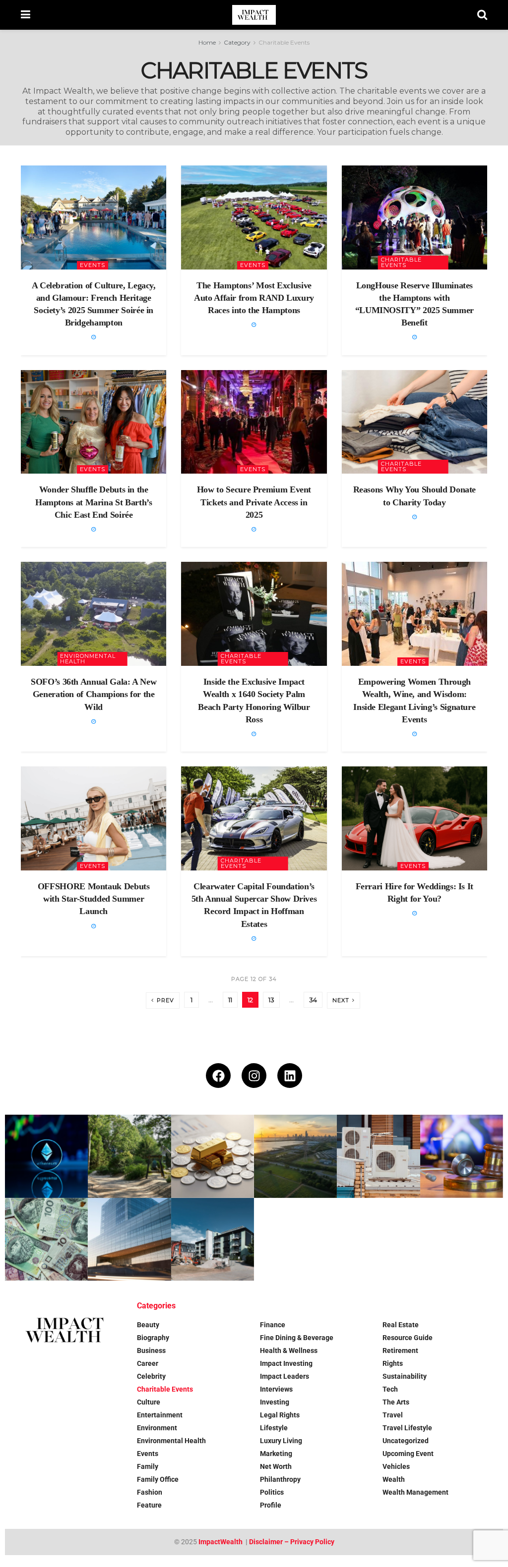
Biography (153, 1338)
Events (92, 265)
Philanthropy (280, 1479)
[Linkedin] (289, 1075)
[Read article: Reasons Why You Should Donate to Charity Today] (414, 422)
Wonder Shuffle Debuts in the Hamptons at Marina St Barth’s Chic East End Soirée (93, 502)
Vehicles (396, 1466)
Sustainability (404, 1376)
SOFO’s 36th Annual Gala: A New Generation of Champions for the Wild (93, 694)
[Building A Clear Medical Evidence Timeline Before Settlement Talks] (461, 1156)
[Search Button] (482, 15)
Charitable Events (284, 42)
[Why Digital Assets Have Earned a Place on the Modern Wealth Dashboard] (46, 1156)
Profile (270, 1505)
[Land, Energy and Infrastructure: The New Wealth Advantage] (295, 1156)
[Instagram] (254, 1075)
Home (207, 42)
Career (147, 1363)
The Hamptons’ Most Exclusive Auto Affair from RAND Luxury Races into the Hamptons (254, 297)
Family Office (158, 1479)
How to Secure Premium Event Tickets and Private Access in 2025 (254, 502)
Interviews (276, 1389)
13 (271, 1000)
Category (237, 42)
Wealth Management (415, 1492)
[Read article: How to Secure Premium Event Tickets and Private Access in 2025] (253, 422)
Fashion (149, 1492)
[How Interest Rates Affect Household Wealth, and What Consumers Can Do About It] (46, 1239)
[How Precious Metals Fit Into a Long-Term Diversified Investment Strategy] (212, 1156)
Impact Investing (286, 1363)
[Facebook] (218, 1075)
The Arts (395, 1402)
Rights (392, 1363)
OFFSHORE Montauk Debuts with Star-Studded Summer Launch (94, 898)
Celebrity (151, 1376)
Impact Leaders (284, 1376)
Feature (149, 1505)
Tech (390, 1389)
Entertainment (160, 1415)
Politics (272, 1492)
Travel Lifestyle (407, 1428)
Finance (272, 1325)
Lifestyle (274, 1428)
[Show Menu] (25, 15)
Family (147, 1466)
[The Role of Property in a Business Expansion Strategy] (129, 1239)
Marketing (276, 1454)
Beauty (148, 1325)
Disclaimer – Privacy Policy (291, 1542)
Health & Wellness (289, 1350)
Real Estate (400, 1325)
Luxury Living (281, 1441)
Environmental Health (88, 658)
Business (151, 1350)
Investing (274, 1402)
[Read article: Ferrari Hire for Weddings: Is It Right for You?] (414, 818)
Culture (148, 1402)
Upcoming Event (408, 1454)
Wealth (393, 1479)
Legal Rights (280, 1415)
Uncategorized (405, 1441)
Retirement (400, 1350)
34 (313, 1000)
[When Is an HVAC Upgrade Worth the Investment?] (378, 1156)
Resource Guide (407, 1338)
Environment (157, 1428)
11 (230, 1000)
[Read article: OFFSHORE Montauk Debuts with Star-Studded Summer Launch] (93, 818)
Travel (392, 1415)
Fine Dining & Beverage (296, 1338)
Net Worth (276, 1466)
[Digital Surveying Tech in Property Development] (212, 1239)
